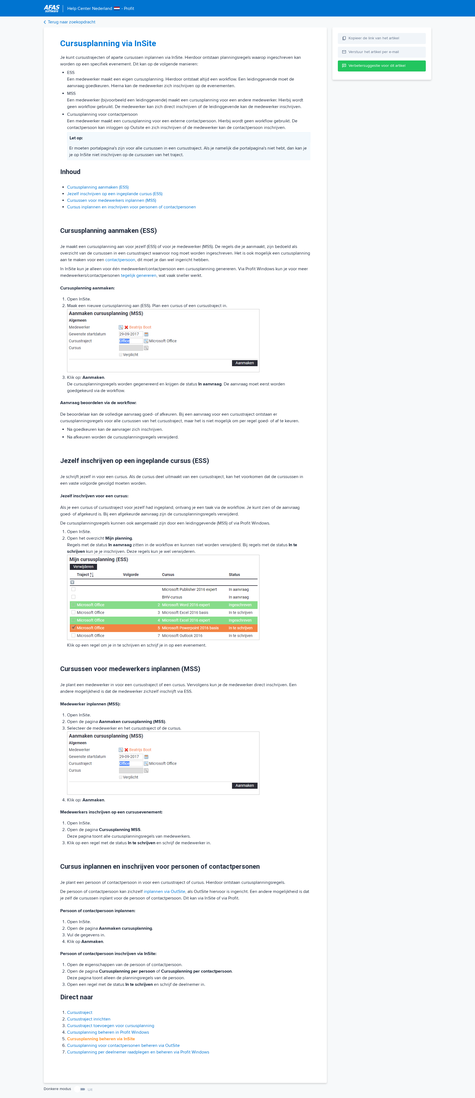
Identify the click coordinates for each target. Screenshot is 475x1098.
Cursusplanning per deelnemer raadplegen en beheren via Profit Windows (138, 1052)
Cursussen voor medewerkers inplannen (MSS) (111, 200)
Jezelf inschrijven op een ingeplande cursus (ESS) (114, 194)
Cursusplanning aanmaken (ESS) (98, 187)
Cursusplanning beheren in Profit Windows (108, 1032)
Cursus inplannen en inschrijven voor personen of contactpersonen (131, 207)
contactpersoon (120, 260)
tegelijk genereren (138, 275)
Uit (90, 1089)
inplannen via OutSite (164, 891)
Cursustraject (79, 1012)
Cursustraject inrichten (89, 1019)
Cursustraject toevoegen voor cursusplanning (110, 1025)
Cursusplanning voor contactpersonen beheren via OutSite (123, 1045)
